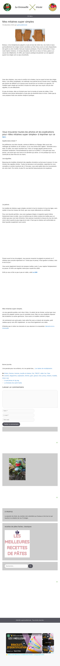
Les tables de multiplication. (43, 368)
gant (31, 375)
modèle (54, 375)
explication (21, 375)
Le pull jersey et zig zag (11, 380)
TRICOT (37, 373)
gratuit (36, 375)
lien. (4, 137)
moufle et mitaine (25, 373)
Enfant (6, 373)
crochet (6, 375)
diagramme (13, 375)
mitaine (49, 375)
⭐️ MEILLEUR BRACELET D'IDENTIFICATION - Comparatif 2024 (24, 636)
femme (27, 375)
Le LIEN (34, 272)
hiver (40, 375)
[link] (8, 635)
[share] (39, 635)
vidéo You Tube (45, 373)
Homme (16, 373)
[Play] (48, 648)
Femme (11, 373)
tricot (4, 378)
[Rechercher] (30, 566)
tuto (7, 378)
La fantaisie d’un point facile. (13, 383)
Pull (33, 373)
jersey (44, 375)
